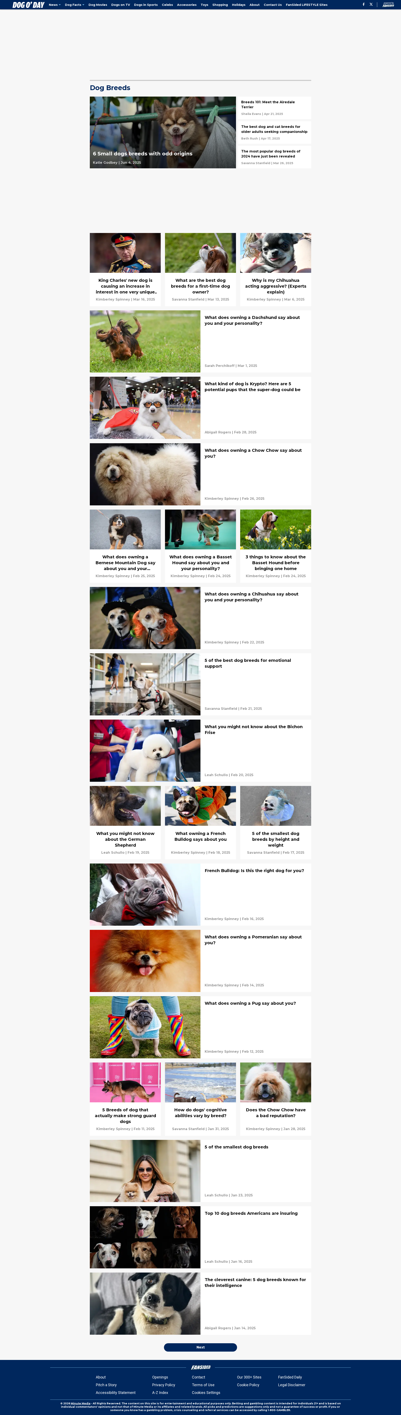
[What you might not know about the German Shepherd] (125, 822)
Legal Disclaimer (291, 1385)
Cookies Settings (206, 1392)
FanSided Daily (290, 1377)
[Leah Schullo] (216, 775)
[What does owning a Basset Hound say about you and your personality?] (200, 546)
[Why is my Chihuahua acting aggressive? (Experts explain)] (275, 269)
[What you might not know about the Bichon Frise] (200, 751)
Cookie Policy (248, 1385)
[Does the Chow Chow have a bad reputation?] (275, 1099)
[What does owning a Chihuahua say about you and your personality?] (200, 618)
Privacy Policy (163, 1385)
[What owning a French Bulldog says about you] (200, 822)
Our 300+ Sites (249, 1377)
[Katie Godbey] (105, 162)
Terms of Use (203, 1385)
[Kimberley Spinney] (113, 299)
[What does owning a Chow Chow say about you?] (200, 474)
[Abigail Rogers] (218, 432)
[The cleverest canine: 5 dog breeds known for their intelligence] (200, 1304)
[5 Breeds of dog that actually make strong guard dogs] (125, 1099)
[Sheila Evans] (251, 114)
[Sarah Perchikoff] (220, 365)
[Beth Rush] (249, 138)
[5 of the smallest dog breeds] (200, 1171)
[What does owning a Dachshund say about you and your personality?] (200, 341)
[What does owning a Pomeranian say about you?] (200, 961)
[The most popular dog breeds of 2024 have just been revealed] (274, 157)
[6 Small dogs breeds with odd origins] (163, 132)
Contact (198, 1377)
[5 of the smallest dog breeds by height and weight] (275, 822)
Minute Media (80, 1403)
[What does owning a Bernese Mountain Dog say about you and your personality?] (125, 546)
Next (201, 1347)
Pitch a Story (106, 1385)
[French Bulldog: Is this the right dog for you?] (200, 895)
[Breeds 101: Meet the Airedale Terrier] (274, 108)
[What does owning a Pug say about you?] (200, 1027)
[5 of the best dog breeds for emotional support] (200, 684)
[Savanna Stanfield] (255, 163)
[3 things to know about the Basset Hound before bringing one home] (275, 546)
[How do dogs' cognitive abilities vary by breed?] (200, 1099)
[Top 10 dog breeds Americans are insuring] (200, 1237)
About (101, 1377)
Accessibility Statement (116, 1392)
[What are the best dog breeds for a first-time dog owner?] (200, 269)
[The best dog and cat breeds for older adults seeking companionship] (274, 132)
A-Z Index (160, 1392)
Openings (160, 1377)
